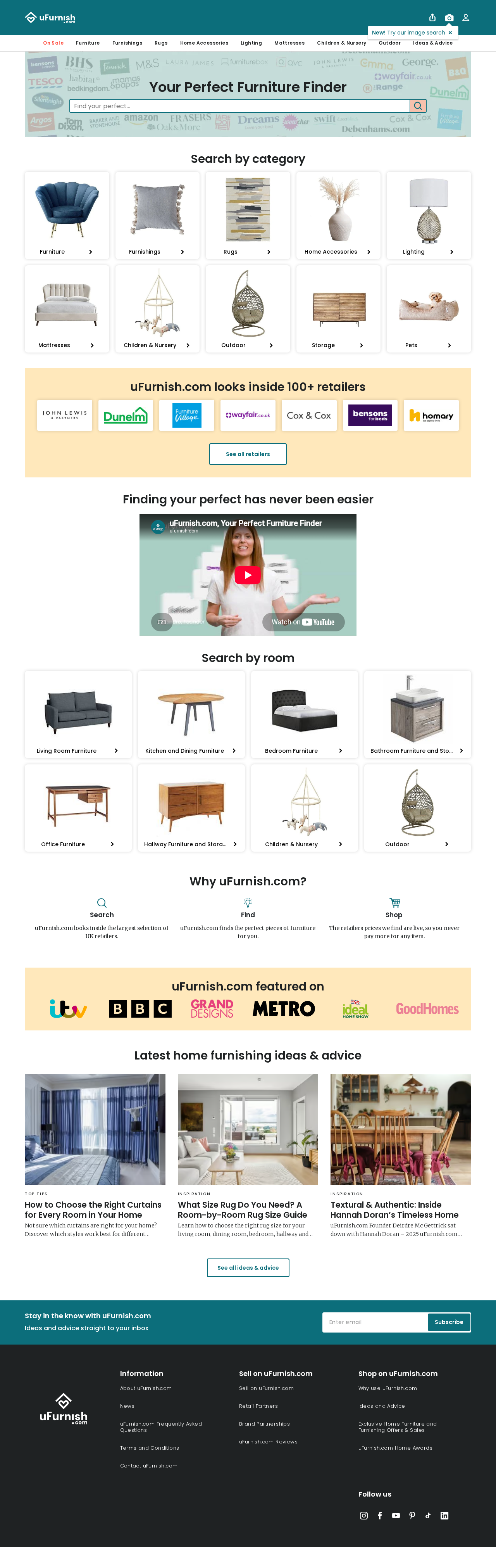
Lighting (251, 43)
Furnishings (127, 43)
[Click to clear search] (401, 106)
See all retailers (248, 454)
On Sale (53, 43)
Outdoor (390, 43)
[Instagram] (363, 1517)
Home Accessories (204, 43)
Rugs (161, 43)
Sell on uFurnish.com (266, 1388)
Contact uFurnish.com (149, 1465)
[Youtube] (396, 1517)
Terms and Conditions (149, 1448)
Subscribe (449, 1322)
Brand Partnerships (264, 1424)
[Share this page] (432, 17)
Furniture (88, 43)
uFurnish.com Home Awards (395, 1448)
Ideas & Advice (433, 43)
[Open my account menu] (465, 17)
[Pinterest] (412, 1517)
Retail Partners (258, 1406)
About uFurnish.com (146, 1388)
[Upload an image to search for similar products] (449, 17)
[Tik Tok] (428, 1517)
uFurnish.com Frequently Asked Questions (161, 1427)
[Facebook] (379, 1517)
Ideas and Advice (381, 1406)
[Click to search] (418, 106)
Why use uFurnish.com (387, 1388)
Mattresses (289, 43)
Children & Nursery (341, 43)
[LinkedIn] (444, 1517)
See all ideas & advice (248, 1268)
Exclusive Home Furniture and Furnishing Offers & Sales (397, 1427)
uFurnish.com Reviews (268, 1441)
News (127, 1406)
